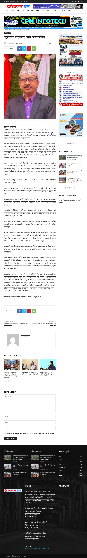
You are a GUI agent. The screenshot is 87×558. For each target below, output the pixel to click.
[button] (80, 10)
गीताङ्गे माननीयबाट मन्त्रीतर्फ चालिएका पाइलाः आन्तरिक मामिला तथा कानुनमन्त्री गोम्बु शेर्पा (75, 180)
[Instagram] (73, 1)
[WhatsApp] (34, 48)
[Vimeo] (78, 1)
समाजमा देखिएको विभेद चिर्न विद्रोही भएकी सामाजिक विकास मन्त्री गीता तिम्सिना (47, 374)
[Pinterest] (29, 48)
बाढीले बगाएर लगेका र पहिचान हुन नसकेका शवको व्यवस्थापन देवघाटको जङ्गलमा (74, 157)
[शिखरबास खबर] (5, 43)
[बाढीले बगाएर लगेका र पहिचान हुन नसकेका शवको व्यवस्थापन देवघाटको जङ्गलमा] (62, 157)
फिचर (10, 30)
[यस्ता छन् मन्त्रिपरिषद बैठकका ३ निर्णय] (62, 165)
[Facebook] (70, 1)
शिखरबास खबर (12, 43)
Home (6, 30)
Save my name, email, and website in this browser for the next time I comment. (31, 433)
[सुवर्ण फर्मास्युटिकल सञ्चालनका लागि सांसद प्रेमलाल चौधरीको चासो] (30, 364)
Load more (70, 187)
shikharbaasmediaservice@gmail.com (37, 548)
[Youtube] (81, 1)
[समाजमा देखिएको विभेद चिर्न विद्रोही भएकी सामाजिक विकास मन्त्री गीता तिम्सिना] (48, 364)
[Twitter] (75, 1)
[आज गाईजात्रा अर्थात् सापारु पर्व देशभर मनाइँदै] (62, 172)
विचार (10, 32)
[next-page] (9, 382)
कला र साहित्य (7, 369)
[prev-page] (5, 382)
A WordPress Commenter (67, 200)
